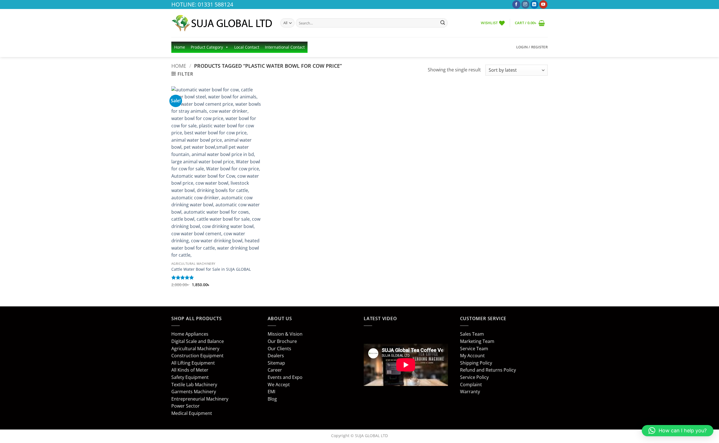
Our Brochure (282, 341)
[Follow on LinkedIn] (534, 4)
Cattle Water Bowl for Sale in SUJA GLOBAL (211, 269)
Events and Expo (285, 377)
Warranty (470, 391)
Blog (272, 399)
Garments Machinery (193, 391)
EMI (271, 391)
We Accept (279, 384)
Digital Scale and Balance (197, 341)
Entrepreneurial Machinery (199, 399)
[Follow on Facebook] (516, 4)
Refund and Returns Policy (488, 370)
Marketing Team (477, 341)
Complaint (471, 384)
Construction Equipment (197, 355)
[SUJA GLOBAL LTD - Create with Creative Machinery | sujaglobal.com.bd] (221, 23)
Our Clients (279, 348)
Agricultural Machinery (195, 348)
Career (275, 370)
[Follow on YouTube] (543, 4)
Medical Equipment (191, 413)
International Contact (285, 47)
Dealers (276, 355)
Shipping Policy (476, 363)
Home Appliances (189, 334)
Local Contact (246, 47)
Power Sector (185, 406)
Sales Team (472, 334)
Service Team (474, 348)
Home (179, 47)
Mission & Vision (285, 334)
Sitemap (276, 363)
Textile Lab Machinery (194, 384)
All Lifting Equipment (193, 363)
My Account (472, 355)
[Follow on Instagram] (525, 4)
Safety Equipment (190, 377)
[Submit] (442, 23)
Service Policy (474, 377)
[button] (530, 23)
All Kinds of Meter (189, 370)
